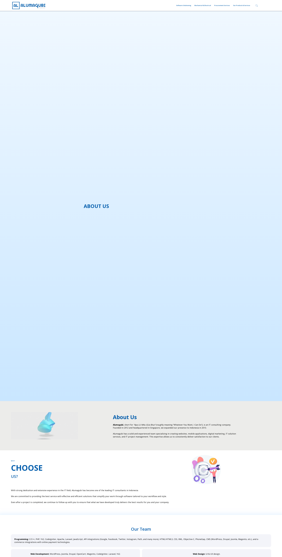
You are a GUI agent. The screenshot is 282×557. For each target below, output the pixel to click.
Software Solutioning (183, 5)
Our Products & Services (241, 5)
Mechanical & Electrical (202, 5)
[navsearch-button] (256, 5)
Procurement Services (222, 5)
